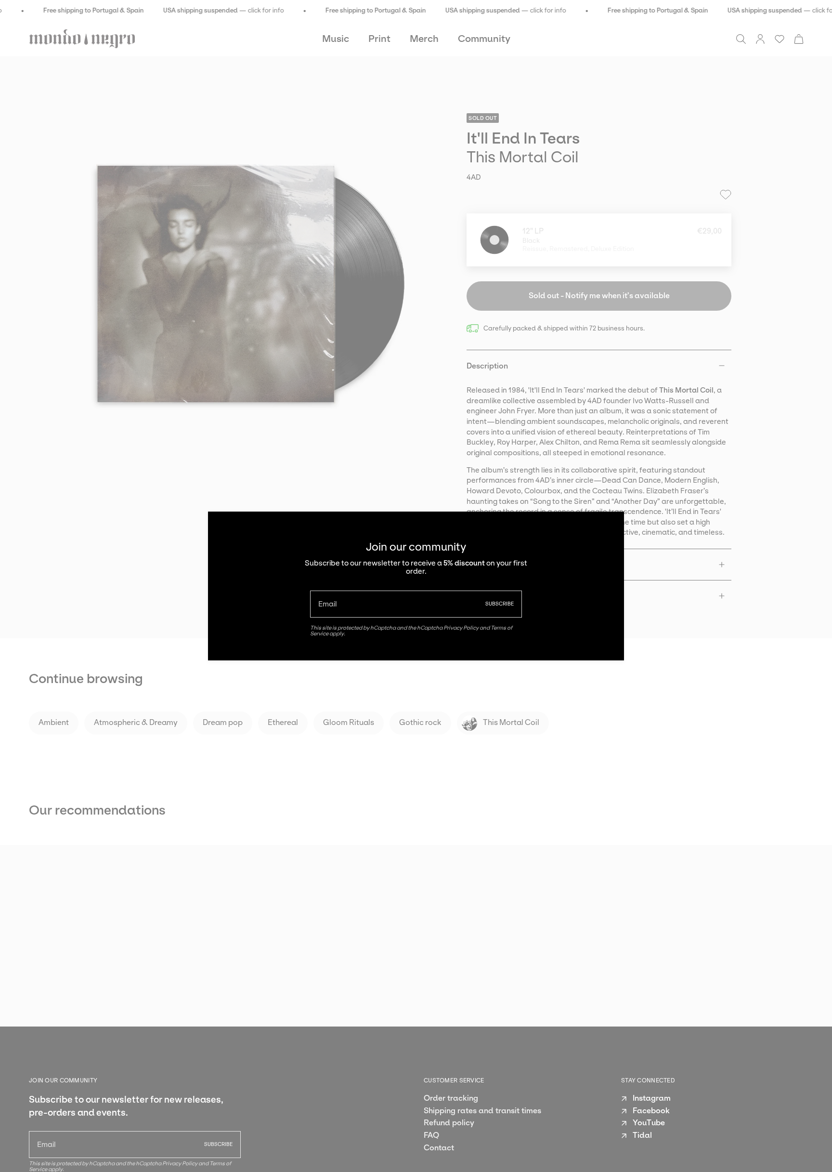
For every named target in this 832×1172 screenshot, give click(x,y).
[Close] (609, 526)
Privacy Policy (461, 628)
